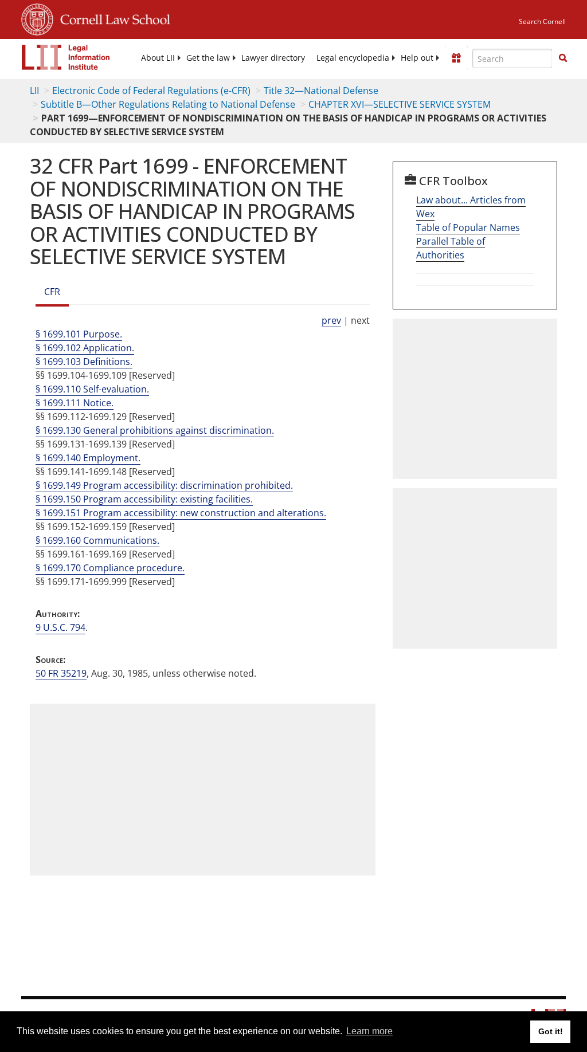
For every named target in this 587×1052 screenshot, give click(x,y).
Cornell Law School (111, 18)
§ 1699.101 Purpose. (79, 334)
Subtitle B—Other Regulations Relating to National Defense (168, 104)
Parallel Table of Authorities (450, 248)
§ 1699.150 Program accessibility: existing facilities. (144, 499)
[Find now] (563, 58)
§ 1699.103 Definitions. (84, 361)
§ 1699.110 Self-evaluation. (92, 389)
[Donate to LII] (456, 57)
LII (34, 90)
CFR (52, 291)
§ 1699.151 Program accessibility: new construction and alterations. (181, 513)
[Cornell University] (37, 18)
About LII (158, 58)
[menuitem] (158, 58)
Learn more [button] (369, 1031)
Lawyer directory (273, 58)
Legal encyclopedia (352, 58)
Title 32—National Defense (321, 90)
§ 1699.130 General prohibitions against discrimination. (155, 430)
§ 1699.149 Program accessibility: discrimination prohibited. (164, 485)
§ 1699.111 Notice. (75, 403)
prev (331, 320)
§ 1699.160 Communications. (97, 540)
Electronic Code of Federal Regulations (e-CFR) (151, 90)
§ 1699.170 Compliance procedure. (110, 568)
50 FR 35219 (61, 673)
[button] (563, 58)
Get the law (208, 58)
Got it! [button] (550, 1031)
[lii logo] (66, 57)
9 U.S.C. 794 (60, 627)
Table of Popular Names (468, 227)
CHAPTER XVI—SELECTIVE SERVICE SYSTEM (399, 104)
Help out (417, 58)
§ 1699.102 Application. (85, 347)
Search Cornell (542, 21)
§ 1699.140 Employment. (88, 458)
